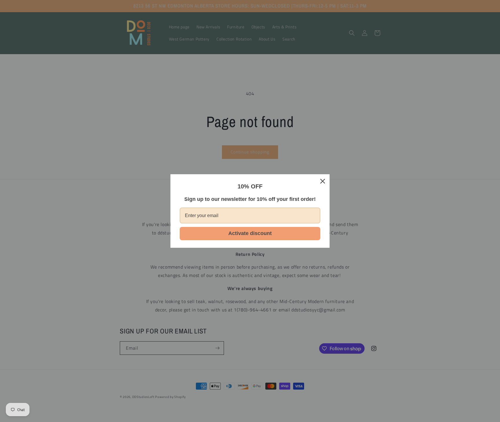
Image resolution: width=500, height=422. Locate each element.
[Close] (323, 181)
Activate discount (250, 233)
